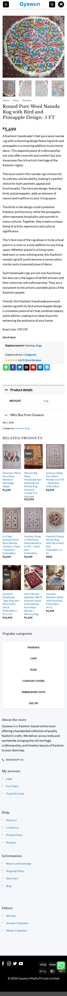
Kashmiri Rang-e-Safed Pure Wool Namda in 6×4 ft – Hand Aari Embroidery (33, 545)
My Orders (12, 786)
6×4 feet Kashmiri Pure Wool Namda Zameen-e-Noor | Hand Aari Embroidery (11, 545)
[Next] (63, 90)
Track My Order (15, 793)
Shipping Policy (15, 870)
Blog (8, 885)
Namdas (27, 100)
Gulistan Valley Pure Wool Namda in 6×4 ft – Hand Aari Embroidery (55, 479)
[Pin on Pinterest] (33, 367)
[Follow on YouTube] (21, 964)
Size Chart (12, 878)
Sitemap (11, 915)
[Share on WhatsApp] (6, 367)
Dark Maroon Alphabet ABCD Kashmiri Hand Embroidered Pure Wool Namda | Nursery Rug (33, 604)
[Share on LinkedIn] (40, 367)
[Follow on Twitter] (15, 964)
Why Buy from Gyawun (27, 415)
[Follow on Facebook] (3, 964)
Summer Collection (17, 923)
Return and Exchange (18, 863)
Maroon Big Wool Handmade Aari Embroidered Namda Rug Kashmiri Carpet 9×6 (33, 483)
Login (9, 778)
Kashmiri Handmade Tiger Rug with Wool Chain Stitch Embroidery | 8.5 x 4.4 (11, 604)
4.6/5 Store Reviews (29, 360)
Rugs (39, 345)
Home (6, 100)
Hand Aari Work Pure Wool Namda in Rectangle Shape (12, 479)
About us (11, 820)
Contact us (12, 827)
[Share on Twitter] (19, 367)
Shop (16, 100)
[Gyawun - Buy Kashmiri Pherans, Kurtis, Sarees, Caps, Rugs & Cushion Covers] (32, 4)
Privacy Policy (14, 834)
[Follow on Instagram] (9, 964)
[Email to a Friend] (26, 367)
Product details (21, 390)
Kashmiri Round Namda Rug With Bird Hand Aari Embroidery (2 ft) (55, 545)
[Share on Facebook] (13, 367)
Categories (30, 354)
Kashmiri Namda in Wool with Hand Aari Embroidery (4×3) (54, 600)
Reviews (11, 842)
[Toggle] (6, 390)
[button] (6, 4)
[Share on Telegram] (47, 367)
